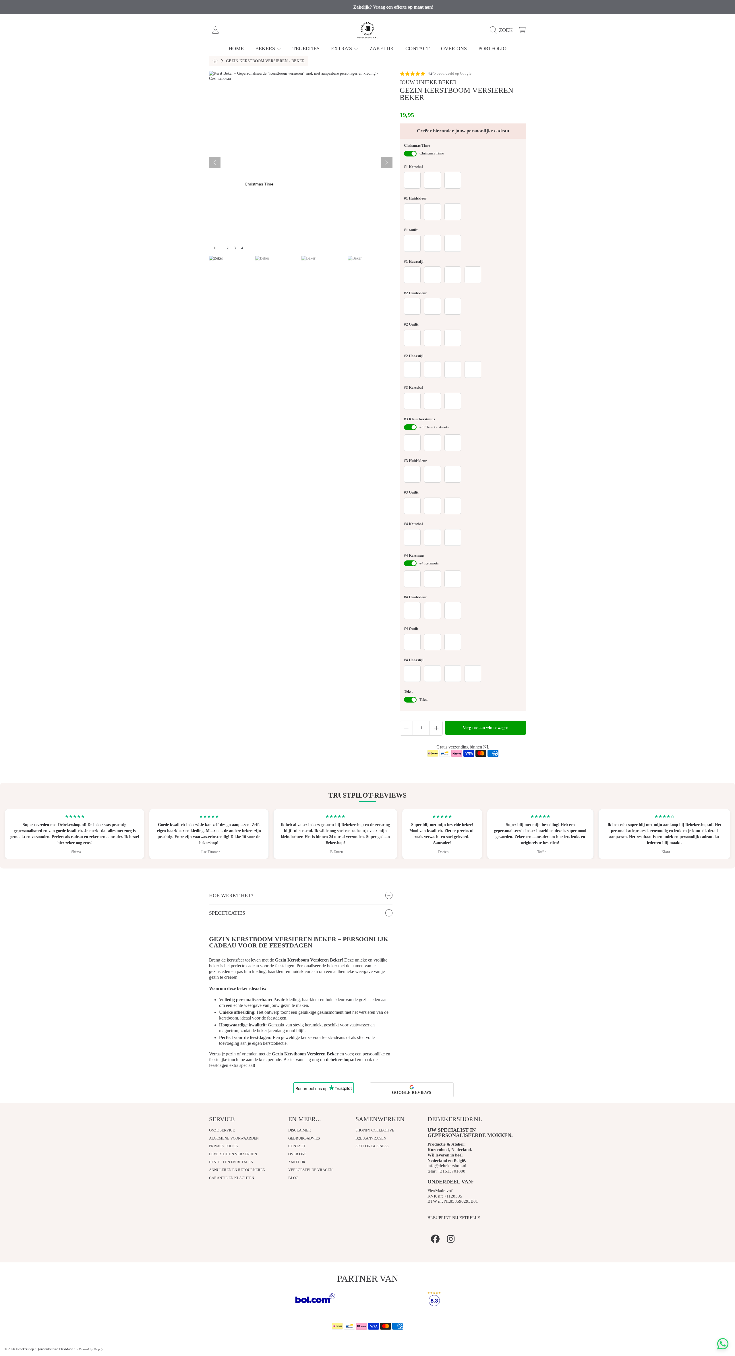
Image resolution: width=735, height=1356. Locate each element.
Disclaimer (299, 1130)
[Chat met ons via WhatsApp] (722, 1343)
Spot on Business (371, 1146)
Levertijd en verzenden (233, 1154)
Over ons (297, 1154)
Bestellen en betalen (231, 1162)
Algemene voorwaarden (234, 1138)
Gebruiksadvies (304, 1138)
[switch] (410, 153)
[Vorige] (214, 162)
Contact (296, 1146)
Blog (293, 1178)
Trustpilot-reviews (367, 795)
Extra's (342, 48)
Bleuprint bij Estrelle (454, 1217)
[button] (503, 30)
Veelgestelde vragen (310, 1170)
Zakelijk (296, 1162)
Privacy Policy (224, 1146)
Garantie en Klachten (231, 1178)
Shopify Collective (374, 1130)
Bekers (265, 48)
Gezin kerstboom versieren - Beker (265, 61)
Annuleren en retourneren (237, 1170)
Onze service (222, 1130)
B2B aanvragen (370, 1138)
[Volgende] (386, 162)
